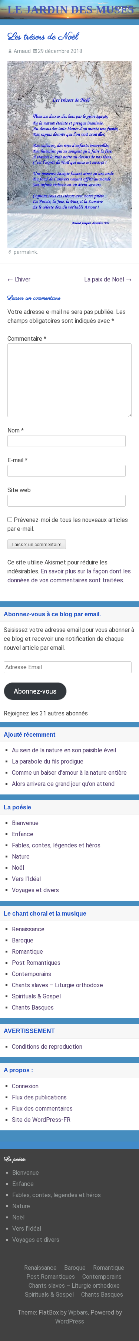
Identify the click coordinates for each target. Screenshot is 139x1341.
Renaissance (28, 929)
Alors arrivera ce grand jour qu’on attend (63, 783)
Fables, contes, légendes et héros (56, 845)
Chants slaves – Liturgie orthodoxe (57, 985)
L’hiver (18, 279)
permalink (25, 252)
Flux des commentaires (42, 1108)
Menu (124, 9)
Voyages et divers (35, 890)
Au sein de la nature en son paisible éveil (64, 750)
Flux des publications (39, 1097)
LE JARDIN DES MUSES (70, 9)
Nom (15, 430)
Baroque (22, 940)
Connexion (25, 1086)
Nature (21, 856)
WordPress (69, 1321)
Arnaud (22, 51)
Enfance (22, 834)
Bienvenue (25, 823)
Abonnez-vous (35, 691)
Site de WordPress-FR (41, 1119)
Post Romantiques (36, 962)
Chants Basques (33, 1007)
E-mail (17, 460)
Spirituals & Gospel (36, 996)
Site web (19, 490)
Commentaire (26, 338)
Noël (18, 867)
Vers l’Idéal (26, 878)
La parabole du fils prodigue (47, 761)
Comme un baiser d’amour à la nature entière (69, 772)
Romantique (27, 951)
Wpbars (78, 1312)
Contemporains (31, 974)
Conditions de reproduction (47, 1046)
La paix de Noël (108, 279)
